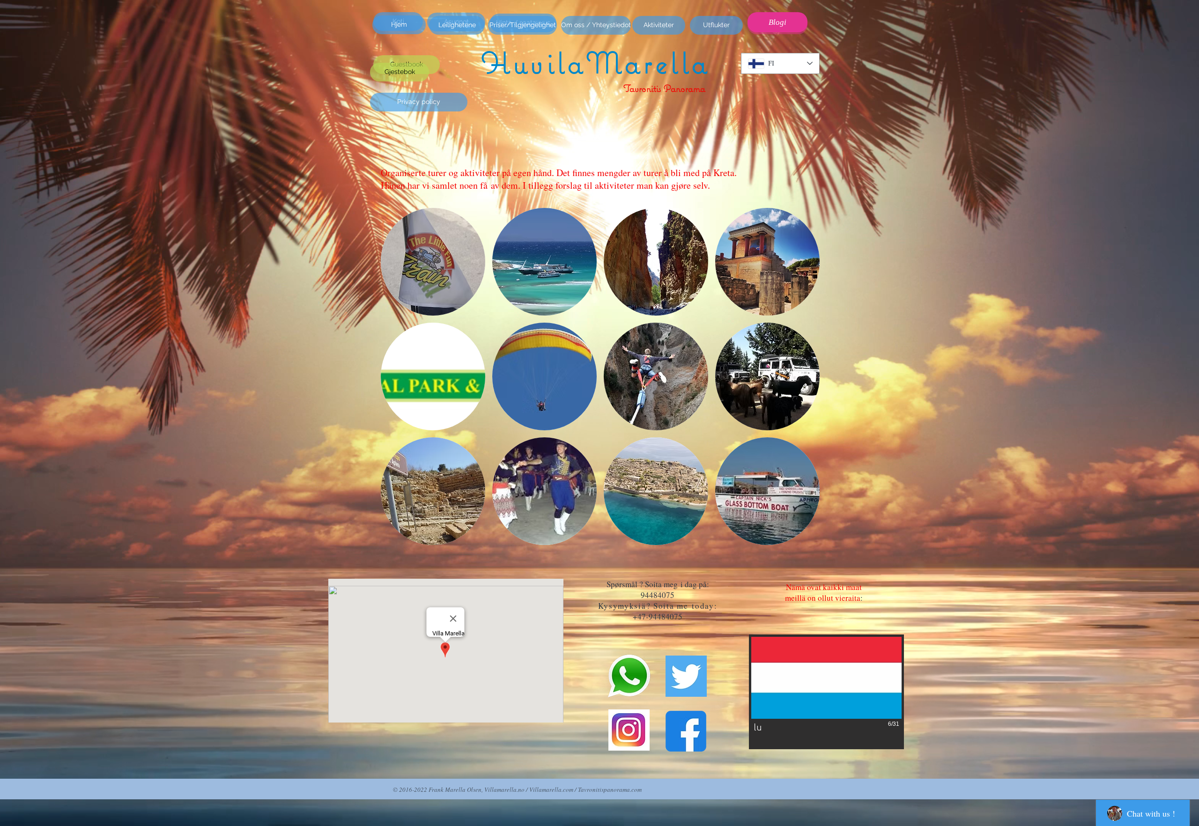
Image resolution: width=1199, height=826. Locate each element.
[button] (433, 262)
